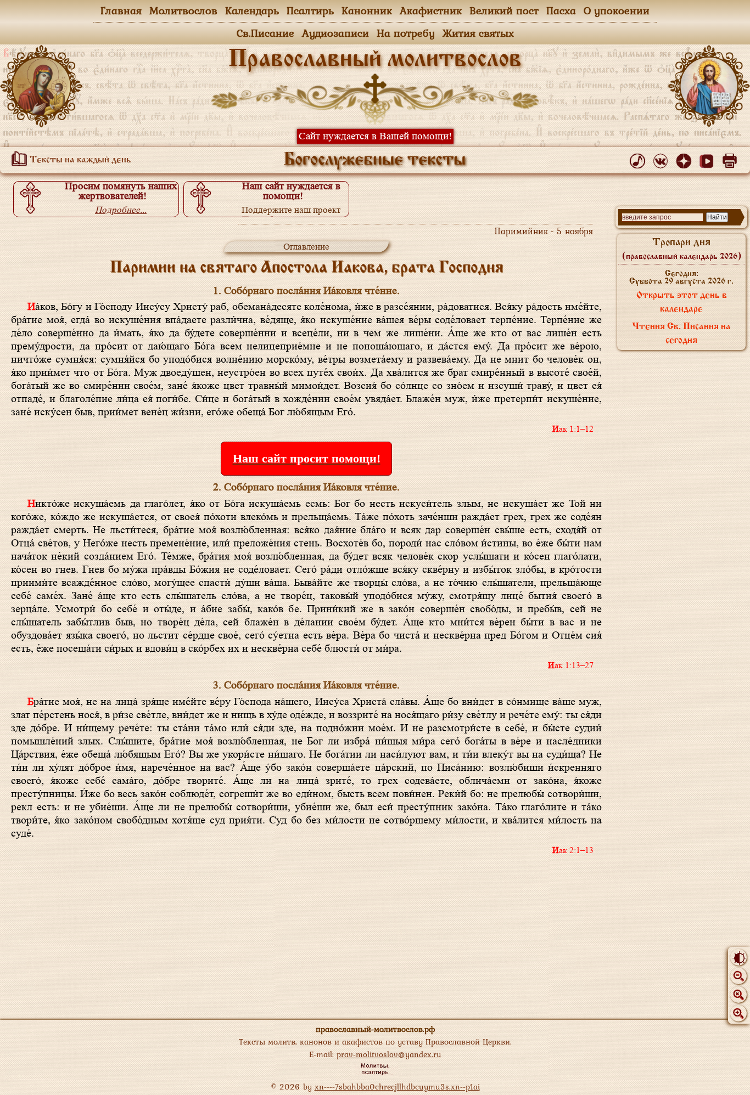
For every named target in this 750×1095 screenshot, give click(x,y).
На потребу (406, 33)
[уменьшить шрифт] (738, 976)
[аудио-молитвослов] (639, 158)
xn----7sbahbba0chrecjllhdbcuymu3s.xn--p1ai (397, 1086)
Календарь (252, 10)
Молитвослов (183, 10)
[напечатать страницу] (731, 158)
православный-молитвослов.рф (375, 1029)
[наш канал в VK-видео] (708, 158)
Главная (121, 10)
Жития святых (478, 33)
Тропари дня (682, 249)
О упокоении (617, 10)
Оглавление (306, 246)
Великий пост (504, 10)
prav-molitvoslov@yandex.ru (389, 1054)
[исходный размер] (738, 994)
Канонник (367, 10)
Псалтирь (310, 10)
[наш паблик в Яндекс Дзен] (685, 158)
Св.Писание (265, 33)
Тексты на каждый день (79, 160)
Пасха (561, 10)
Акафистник (431, 10)
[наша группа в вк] (662, 158)
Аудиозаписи (335, 33)
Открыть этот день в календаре (681, 302)
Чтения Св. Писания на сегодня (681, 334)
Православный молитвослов (375, 59)
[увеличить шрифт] (738, 1013)
